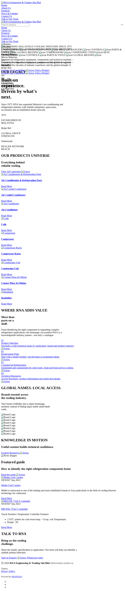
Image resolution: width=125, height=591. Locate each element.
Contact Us (6, 16)
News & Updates (9, 13)
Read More (6, 498)
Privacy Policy (8, 571)
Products (5, 10)
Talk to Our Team (9, 19)
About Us (6, 8)
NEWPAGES (17, 576)
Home (4, 5)
